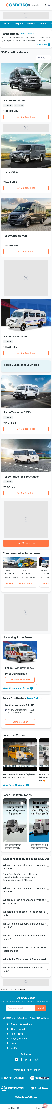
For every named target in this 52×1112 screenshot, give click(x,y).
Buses (13, 989)
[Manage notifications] (45, 1105)
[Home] (17, 5)
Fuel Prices (17, 1033)
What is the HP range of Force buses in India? (24, 913)
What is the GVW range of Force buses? (24, 959)
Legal (14, 1043)
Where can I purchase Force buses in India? (23, 969)
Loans (14, 1047)
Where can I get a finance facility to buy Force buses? (24, 901)
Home (4, 989)
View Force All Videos (14, 785)
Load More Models (26, 543)
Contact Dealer (20, 722)
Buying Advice (19, 1038)
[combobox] (36, 5)
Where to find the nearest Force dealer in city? (24, 937)
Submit (40, 1008)
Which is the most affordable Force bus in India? (24, 867)
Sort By (41, 57)
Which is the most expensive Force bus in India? (24, 890)
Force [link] (23, 989)
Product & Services (21, 1024)
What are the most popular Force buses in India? (24, 925)
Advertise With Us (40, 1017)
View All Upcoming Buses (16, 688)
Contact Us (8, 1017)
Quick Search (18, 1029)
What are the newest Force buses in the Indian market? (24, 949)
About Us (22, 1017)
